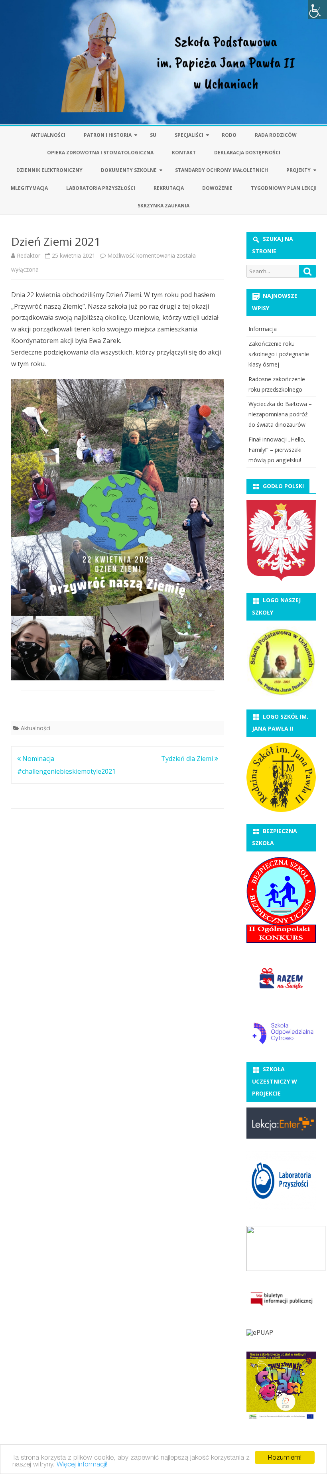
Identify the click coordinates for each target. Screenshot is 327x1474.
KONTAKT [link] (184, 152)
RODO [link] (229, 135)
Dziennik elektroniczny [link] (49, 170)
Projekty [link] (298, 170)
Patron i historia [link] (108, 135)
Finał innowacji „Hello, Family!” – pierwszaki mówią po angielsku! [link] (276, 450)
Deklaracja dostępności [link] (247, 152)
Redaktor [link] (28, 255)
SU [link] (153, 135)
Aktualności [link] (48, 135)
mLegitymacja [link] (29, 188)
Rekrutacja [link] (169, 188)
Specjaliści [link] (189, 135)
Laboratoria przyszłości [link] (100, 188)
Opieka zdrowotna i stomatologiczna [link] (100, 152)
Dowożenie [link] (217, 188)
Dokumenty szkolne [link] (129, 170)
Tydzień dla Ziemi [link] (188, 758)
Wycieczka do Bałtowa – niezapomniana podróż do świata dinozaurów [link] (280, 414)
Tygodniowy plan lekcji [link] (284, 188)
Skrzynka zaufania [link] (163, 205)
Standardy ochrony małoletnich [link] (221, 170)
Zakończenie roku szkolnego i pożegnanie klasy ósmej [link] (278, 354)
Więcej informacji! (82, 1464)
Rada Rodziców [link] (276, 135)
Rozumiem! (284, 1457)
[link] (317, 9)
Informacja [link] (262, 329)
